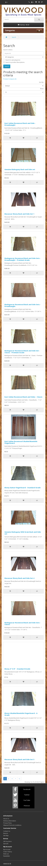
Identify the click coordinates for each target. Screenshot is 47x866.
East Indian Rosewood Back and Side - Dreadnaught (20, 124)
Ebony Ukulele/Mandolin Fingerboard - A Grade (20, 714)
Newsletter (6, 856)
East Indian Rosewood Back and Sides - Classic (23, 397)
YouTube (26, 800)
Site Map (6, 835)
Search (14, 37)
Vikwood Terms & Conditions (12, 825)
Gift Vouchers (7, 841)
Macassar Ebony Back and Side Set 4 (19, 578)
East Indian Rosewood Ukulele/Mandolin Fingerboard (20, 442)
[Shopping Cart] (39, 2)
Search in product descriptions (14, 62)
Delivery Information (9, 821)
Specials (5, 844)
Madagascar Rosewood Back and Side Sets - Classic (22, 624)
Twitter (27, 795)
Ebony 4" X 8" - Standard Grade (17, 669)
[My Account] (32, 2)
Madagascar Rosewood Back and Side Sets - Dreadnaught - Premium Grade (22, 259)
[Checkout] (42, 2)
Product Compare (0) (9, 79)
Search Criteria (7, 50)
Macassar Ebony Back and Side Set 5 (19, 759)
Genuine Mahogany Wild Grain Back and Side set (22, 533)
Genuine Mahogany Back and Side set (19, 169)
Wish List (6, 854)
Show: (42, 89)
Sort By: (41, 82)
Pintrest (27, 806)
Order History (7, 852)
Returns (5, 833)
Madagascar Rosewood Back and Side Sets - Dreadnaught (22, 305)
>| (19, 779)
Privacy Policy (7, 823)
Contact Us (6, 831)
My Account (6, 849)
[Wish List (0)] (36, 2)
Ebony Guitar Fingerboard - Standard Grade (22, 487)
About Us (6, 819)
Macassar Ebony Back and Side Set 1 (19, 214)
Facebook (26, 789)
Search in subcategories (12, 60)
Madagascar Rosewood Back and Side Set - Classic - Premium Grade (22, 352)
